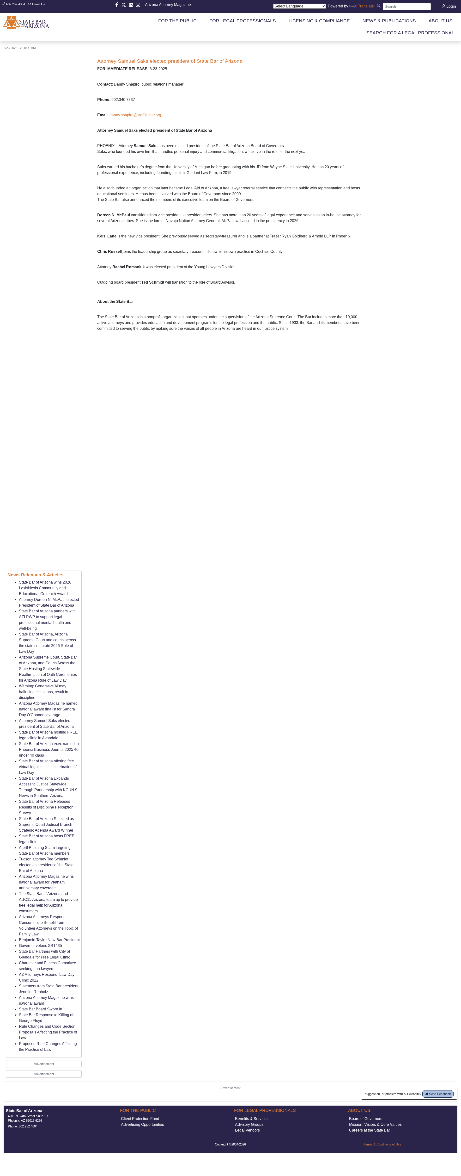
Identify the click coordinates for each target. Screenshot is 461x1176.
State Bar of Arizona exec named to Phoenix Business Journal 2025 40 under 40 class (49, 749)
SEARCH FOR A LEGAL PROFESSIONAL (410, 32)
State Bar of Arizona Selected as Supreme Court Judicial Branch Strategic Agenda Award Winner (46, 824)
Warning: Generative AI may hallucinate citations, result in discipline (43, 692)
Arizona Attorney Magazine (168, 5)
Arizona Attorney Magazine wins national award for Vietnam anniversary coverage (46, 882)
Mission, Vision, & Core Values (375, 1124)
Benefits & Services (251, 1119)
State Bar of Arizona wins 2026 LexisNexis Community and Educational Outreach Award (45, 588)
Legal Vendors (247, 1130)
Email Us (38, 4)
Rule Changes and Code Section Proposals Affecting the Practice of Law (48, 1032)
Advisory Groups (249, 1124)
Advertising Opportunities (142, 1124)
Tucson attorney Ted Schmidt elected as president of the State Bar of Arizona (46, 865)
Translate (366, 6)
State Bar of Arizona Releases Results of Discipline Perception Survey (46, 807)
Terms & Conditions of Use (382, 1144)
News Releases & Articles (35, 574)
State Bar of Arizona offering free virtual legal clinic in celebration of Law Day (48, 767)
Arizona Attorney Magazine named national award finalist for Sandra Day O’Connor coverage (48, 709)
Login (450, 6)
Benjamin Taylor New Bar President (49, 940)
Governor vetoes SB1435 (40, 946)
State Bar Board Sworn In (40, 1009)
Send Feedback (439, 1094)
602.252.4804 (15, 4)
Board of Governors (365, 1119)
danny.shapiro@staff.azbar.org (135, 115)
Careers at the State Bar (369, 1130)
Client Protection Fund (140, 1119)
